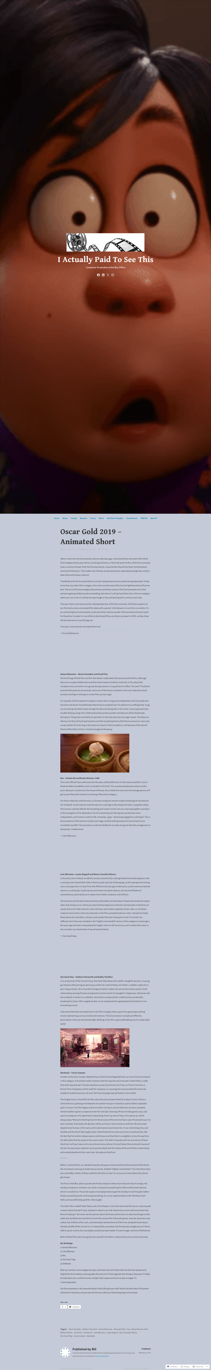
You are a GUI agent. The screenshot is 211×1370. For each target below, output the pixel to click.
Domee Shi (88, 1333)
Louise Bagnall (112, 1333)
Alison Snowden (75, 1329)
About (65, 518)
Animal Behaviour (105, 1329)
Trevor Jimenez (79, 1336)
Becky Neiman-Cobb (140, 1329)
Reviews (83, 518)
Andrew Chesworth (89, 1329)
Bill (64, 549)
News (101, 518)
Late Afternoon (99, 1333)
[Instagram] (112, 275)
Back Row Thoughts (115, 518)
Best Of (154, 518)
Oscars (93, 518)
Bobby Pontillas (66, 1333)
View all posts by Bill (101, 1356)
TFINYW (144, 518)
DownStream (131, 518)
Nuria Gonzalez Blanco (128, 1333)
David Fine (78, 1333)
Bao (128, 1329)
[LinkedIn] (103, 275)
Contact (74, 518)
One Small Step (66, 1336)
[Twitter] (108, 275)
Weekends (91, 1336)
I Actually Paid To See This (105, 259)
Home (56, 518)
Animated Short (120, 1329)
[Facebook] (98, 275)
